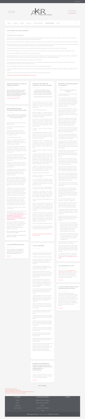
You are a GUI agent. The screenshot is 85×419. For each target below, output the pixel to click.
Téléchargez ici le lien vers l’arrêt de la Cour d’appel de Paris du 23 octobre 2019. (22, 75)
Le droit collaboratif (38, 245)
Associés (17, 402)
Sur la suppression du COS (66, 265)
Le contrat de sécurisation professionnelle (13, 390)
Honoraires (28, 23)
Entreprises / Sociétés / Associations (42, 400)
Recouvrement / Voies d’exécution (42, 408)
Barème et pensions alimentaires (11, 388)
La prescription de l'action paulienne (17, 30)
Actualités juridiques (49, 23)
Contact (58, 23)
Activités (22, 23)
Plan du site (36, 414)
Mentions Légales (30, 414)
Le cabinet (15, 23)
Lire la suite (9, 256)
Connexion (56, 414)
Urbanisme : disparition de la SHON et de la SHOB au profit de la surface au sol (19, 391)
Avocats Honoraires (17, 408)
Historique (17, 400)
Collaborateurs (17, 405)
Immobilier (42, 405)
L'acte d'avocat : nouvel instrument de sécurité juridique (15, 393)
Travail (42, 410)
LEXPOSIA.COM (50, 414)
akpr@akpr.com (73, 13)
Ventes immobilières (38, 23)
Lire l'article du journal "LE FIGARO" (13, 98)
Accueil (9, 23)
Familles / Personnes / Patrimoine (42, 402)
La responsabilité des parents (15, 244)
